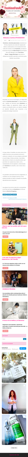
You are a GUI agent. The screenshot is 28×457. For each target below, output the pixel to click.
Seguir (23, 348)
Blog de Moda (12, 40)
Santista (14, 194)
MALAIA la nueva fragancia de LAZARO (10, 197)
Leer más (5, 236)
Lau (6, 40)
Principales (22, 40)
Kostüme (9, 194)
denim (4, 194)
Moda (16, 40)
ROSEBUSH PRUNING (9, 289)
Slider (25, 40)
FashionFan (11, 454)
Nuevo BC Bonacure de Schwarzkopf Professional (17, 199)
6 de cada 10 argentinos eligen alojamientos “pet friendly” (11, 258)
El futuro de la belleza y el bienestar (13, 320)
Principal (18, 40)
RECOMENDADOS (7, 205)
